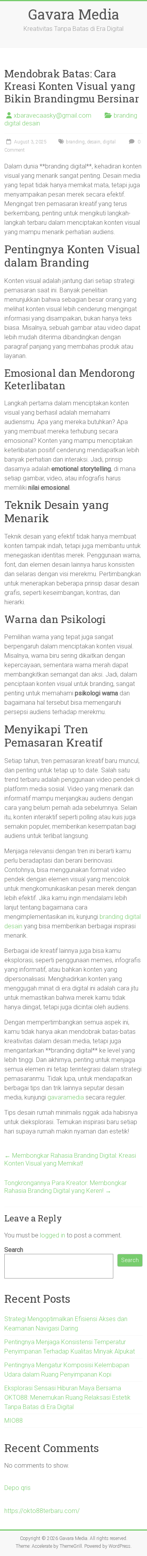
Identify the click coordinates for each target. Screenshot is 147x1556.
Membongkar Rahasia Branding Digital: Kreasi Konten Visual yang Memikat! (70, 1159)
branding (75, 142)
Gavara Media (73, 14)
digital (109, 142)
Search (13, 1249)
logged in (52, 1235)
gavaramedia (65, 1097)
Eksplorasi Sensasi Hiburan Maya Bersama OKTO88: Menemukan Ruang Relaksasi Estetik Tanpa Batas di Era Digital (67, 1397)
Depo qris (17, 1488)
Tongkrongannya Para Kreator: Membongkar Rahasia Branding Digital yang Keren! (65, 1186)
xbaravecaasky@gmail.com (52, 115)
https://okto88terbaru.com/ (42, 1511)
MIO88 (13, 1420)
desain (93, 142)
